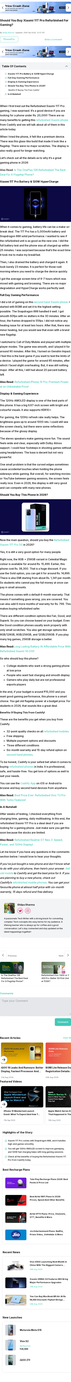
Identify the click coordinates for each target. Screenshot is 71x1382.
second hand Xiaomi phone (51, 302)
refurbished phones (21, 766)
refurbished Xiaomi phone (52, 120)
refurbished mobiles (56, 731)
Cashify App (28, 783)
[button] (63, 1022)
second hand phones (20, 754)
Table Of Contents (14, 66)
